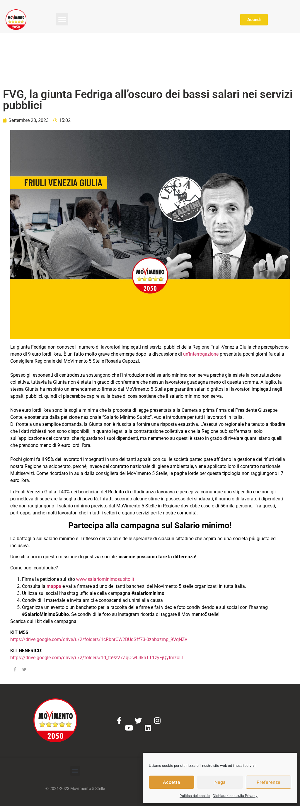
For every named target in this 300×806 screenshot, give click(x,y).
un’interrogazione (200, 354)
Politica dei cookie (195, 795)
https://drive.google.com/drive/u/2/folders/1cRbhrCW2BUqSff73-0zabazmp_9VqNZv (98, 639)
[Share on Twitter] (24, 670)
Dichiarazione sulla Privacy (235, 795)
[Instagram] (157, 720)
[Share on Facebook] (15, 670)
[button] (62, 19)
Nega (220, 782)
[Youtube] (128, 727)
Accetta (171, 782)
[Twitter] (138, 720)
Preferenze (268, 782)
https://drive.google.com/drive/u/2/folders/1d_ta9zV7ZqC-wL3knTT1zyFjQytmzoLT (97, 657)
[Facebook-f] (119, 720)
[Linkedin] (147, 727)
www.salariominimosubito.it (105, 579)
